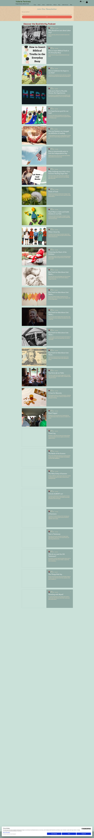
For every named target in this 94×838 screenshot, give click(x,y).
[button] (87, 2)
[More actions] (70, 27)
